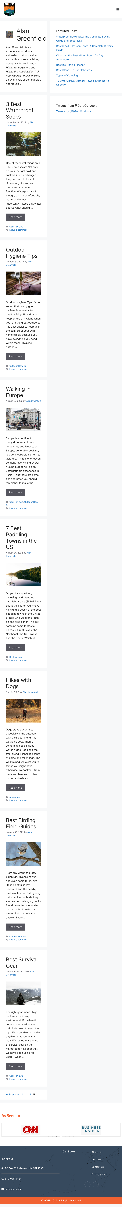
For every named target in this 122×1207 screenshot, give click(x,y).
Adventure (14, 797)
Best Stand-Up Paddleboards (74, 70)
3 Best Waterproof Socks (19, 110)
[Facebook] (87, 1184)
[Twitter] (96, 1184)
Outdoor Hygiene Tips (21, 252)
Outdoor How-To (17, 366)
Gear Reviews (16, 226)
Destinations (15, 657)
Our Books (69, 1151)
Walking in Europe (18, 392)
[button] (118, 9)
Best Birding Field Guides (21, 823)
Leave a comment (18, 229)
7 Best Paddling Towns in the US (21, 537)
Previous (12, 1094)
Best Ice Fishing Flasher (70, 64)
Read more (15, 216)
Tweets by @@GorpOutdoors (73, 111)
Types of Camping (67, 75)
